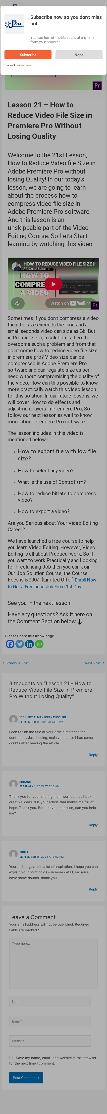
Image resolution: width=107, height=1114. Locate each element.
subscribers (24, 65)
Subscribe (28, 55)
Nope (79, 55)
